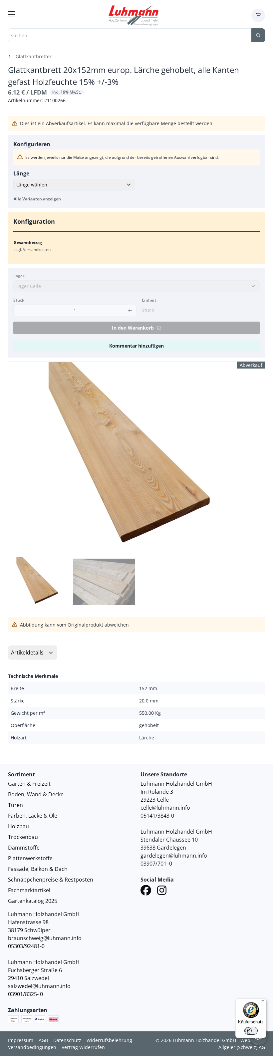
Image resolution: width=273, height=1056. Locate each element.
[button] (253, 458)
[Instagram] (161, 891)
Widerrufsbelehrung (109, 1040)
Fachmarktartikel (29, 890)
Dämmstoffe (24, 847)
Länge (21, 173)
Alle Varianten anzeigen (37, 199)
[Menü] (262, 1002)
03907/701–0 (156, 863)
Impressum (20, 1040)
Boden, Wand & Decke (36, 794)
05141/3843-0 (157, 815)
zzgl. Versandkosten (32, 249)
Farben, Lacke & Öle (32, 815)
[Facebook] (145, 891)
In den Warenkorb (133, 328)
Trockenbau (23, 837)
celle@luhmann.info (165, 807)
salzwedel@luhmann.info (39, 986)
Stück (18, 300)
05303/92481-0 (26, 946)
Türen (15, 805)
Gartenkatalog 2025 (32, 901)
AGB (43, 1040)
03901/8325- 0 (25, 994)
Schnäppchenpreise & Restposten (50, 879)
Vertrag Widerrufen (83, 1047)
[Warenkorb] (258, 15)
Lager (18, 276)
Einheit (149, 300)
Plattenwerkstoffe (30, 858)
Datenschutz (67, 1040)
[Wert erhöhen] (129, 310)
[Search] (258, 35)
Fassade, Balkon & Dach (38, 869)
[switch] (251, 1031)
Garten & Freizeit (29, 783)
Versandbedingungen (32, 1047)
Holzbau (18, 826)
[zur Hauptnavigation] (11, 15)
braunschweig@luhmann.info (45, 938)
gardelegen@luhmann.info (173, 855)
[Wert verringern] (20, 310)
